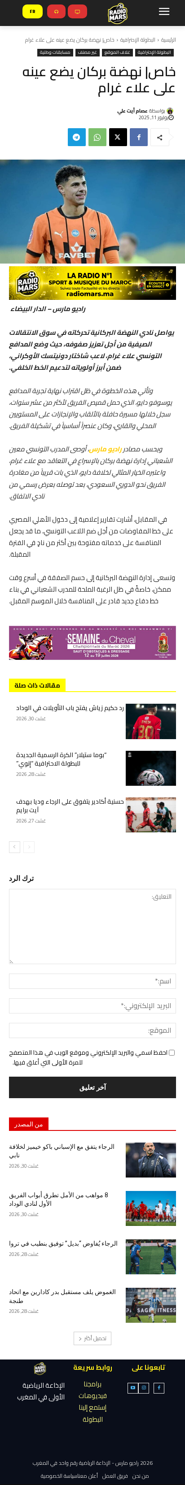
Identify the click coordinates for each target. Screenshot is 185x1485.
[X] (118, 137)
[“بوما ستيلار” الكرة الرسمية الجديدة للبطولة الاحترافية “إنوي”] (151, 768)
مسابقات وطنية (55, 52)
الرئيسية (168, 40)
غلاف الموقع (117, 52)
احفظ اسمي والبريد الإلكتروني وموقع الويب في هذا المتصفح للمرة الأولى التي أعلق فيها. (88, 1057)
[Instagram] (143, 1388)
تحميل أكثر (95, 1338)
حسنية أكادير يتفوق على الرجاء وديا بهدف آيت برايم (70, 806)
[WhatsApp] (97, 137)
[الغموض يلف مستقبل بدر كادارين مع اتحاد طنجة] (151, 1305)
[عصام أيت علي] (171, 111)
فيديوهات (93, 1395)
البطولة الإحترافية (137, 40)
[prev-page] (29, 847)
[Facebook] (139, 137)
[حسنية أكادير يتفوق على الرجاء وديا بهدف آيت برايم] (151, 814)
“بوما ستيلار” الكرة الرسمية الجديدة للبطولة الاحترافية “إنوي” (61, 759)
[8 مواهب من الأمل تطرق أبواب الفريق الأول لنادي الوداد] (151, 1208)
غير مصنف (87, 52)
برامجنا (92, 1383)
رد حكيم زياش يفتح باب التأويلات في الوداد (70, 708)
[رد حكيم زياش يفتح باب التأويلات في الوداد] (151, 721)
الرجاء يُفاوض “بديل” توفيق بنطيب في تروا (63, 1243)
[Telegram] (77, 137)
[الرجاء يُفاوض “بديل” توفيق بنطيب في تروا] (151, 1256)
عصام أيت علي (132, 110)
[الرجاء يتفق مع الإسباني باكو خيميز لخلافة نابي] (151, 1160)
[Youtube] (133, 1388)
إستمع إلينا (92, 1407)
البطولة (93, 1419)
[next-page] (14, 847)
